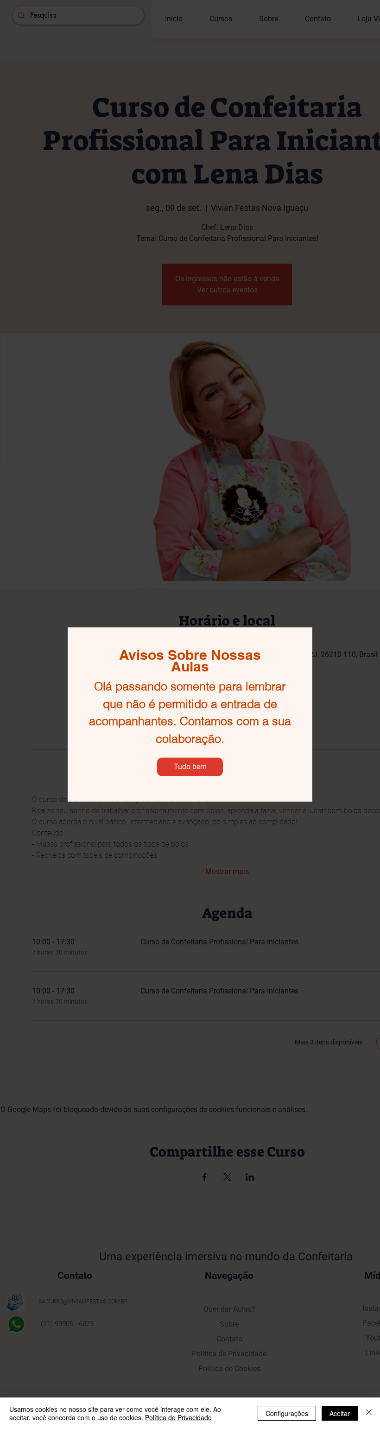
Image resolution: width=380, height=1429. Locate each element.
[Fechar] (368, 1413)
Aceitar (339, 1413)
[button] (190, 767)
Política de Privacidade (178, 1417)
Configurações (287, 1413)
